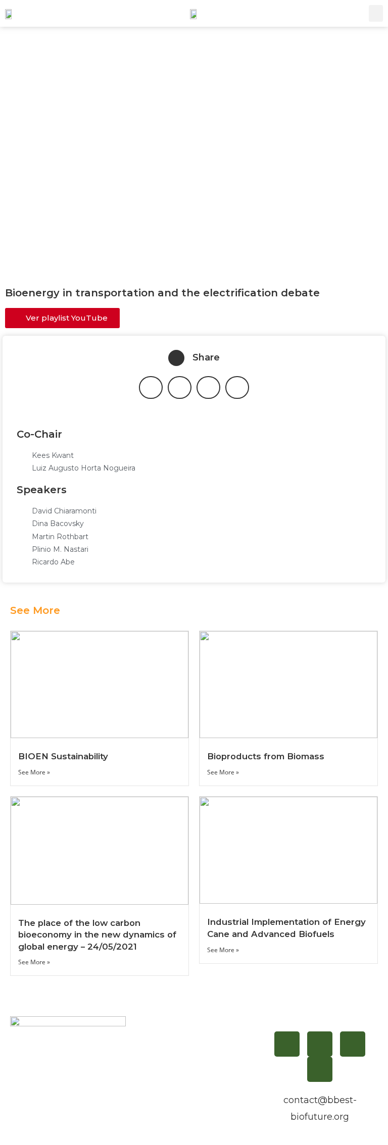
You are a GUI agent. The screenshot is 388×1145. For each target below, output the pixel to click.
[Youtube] (319, 1069)
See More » (34, 772)
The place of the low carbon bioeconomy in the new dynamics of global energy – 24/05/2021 (97, 935)
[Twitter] (352, 1044)
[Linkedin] (319, 1044)
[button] (376, 13)
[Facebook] (287, 1044)
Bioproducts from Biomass (265, 756)
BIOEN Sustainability (63, 756)
